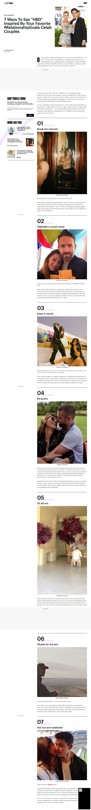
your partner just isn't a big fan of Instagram (52, 99)
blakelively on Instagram (62, 280)
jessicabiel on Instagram (62, 464)
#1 (72, 475)
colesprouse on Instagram (62, 195)
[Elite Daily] (8, 3)
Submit (30, 115)
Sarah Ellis (9, 50)
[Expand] (80, 789)
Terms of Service (28, 109)
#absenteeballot (81, 283)
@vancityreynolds (63, 283)
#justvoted (71, 283)
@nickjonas (54, 784)
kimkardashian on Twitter (62, 595)
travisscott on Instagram (62, 367)
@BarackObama (49, 701)
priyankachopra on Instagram (62, 781)
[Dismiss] (89, 789)
